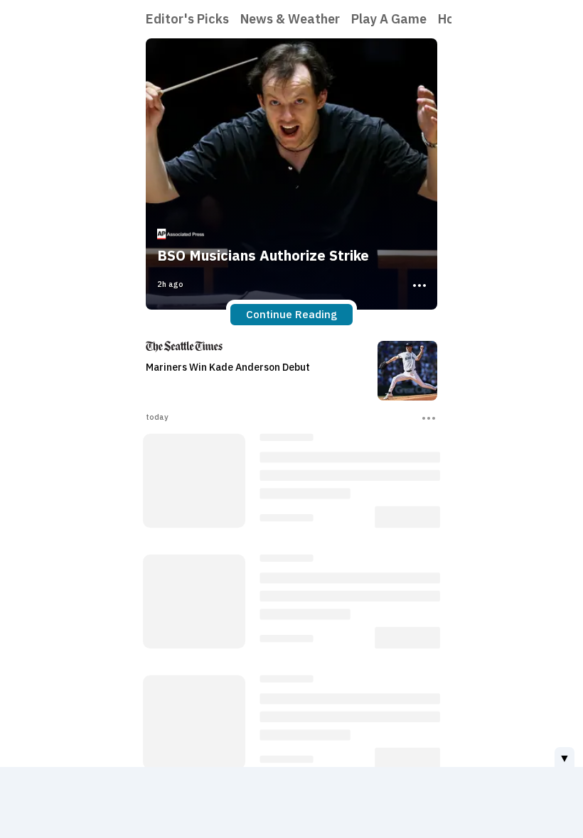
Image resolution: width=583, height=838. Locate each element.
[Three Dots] (418, 284)
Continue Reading (291, 314)
